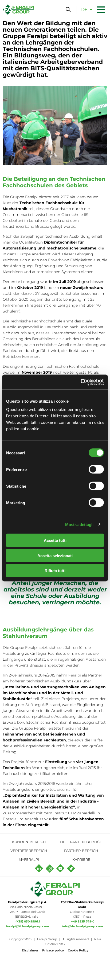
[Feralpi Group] (18, 9)
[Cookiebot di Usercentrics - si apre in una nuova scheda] (80, 382)
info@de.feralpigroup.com (82, 926)
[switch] (96, 469)
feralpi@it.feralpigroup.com (27, 926)
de (84, 9)
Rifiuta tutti (55, 570)
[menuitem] (85, 9)
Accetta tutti (55, 540)
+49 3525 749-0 (82, 921)
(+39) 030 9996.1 (27, 921)
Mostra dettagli (79, 524)
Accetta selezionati (55, 555)
